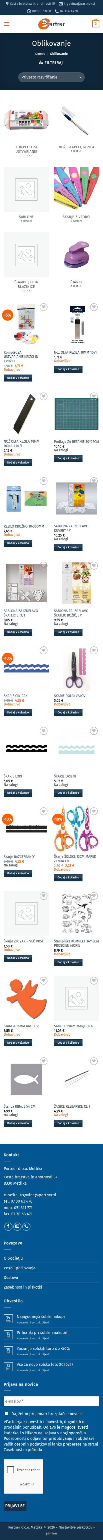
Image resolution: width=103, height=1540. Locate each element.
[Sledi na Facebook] (8, 1227)
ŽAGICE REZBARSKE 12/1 (72, 1106)
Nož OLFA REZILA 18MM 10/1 (75, 352)
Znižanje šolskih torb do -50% (43, 1348)
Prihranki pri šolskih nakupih (42, 1332)
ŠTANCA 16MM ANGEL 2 (21, 1026)
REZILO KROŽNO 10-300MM (24, 526)
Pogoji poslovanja (20, 1268)
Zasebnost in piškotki (23, 1287)
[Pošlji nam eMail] (17, 1227)
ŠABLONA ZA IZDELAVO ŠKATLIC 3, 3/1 (21, 613)
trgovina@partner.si (38, 1195)
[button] (7, 24)
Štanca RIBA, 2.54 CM (20, 1106)
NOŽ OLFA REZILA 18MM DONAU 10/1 (22, 443)
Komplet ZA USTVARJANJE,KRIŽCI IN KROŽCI (21, 356)
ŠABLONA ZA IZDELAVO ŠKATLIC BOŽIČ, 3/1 (71, 613)
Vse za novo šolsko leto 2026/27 (45, 1364)
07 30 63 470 (21, 1201)
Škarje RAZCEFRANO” (19, 857)
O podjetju (13, 1258)
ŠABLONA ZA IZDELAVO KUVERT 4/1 (71, 528)
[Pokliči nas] (26, 1227)
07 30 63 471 (21, 1214)
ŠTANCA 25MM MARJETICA (73, 1026)
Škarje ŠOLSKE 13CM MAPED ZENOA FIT (75, 858)
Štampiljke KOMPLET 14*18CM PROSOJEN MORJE (76, 943)
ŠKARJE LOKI (13, 776)
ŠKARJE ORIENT (65, 776)
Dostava (11, 1277)
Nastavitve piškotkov (75, 1527)
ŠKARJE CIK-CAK (16, 696)
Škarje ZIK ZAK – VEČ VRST (24, 941)
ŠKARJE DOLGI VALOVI (70, 696)
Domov (40, 54)
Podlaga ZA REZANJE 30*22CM (76, 442)
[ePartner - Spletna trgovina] (52, 24)
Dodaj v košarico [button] (18, 378)
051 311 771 (23, 1207)
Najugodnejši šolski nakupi (41, 1316)
